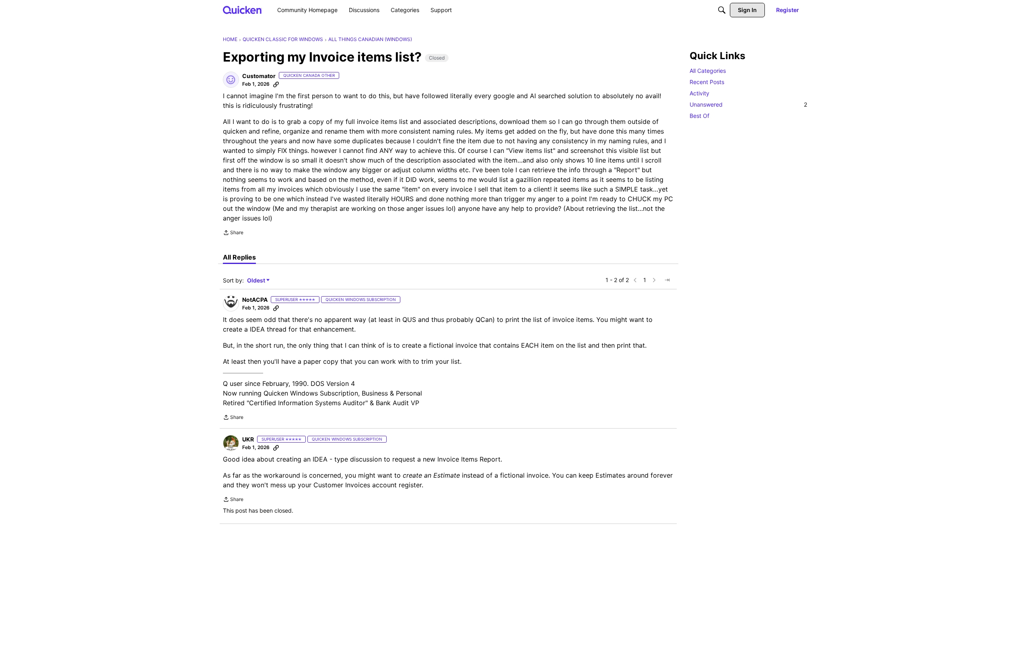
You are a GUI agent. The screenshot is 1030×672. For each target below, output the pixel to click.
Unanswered (748, 104)
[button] (231, 80)
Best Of (699, 115)
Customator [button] (259, 75)
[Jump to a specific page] (667, 280)
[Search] (722, 10)
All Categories (708, 70)
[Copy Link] (276, 84)
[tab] (239, 257)
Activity (699, 93)
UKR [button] (248, 439)
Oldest (256, 280)
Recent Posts (707, 81)
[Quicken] (242, 9)
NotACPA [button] (255, 299)
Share (233, 233)
